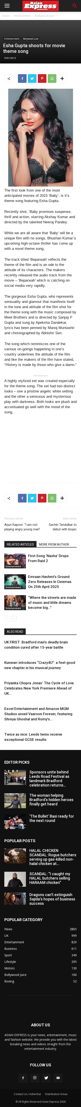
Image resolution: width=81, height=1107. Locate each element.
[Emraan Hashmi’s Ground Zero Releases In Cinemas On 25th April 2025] (15, 581)
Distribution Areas (56, 1094)
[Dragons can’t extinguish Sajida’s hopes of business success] (15, 899)
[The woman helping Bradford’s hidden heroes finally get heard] (15, 800)
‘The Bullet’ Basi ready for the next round (51, 818)
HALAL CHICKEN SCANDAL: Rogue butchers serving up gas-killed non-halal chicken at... (52, 857)
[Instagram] (34, 1078)
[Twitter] (46, 1078)
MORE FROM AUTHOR (54, 544)
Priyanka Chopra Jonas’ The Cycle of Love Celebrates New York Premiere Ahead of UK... (39, 688)
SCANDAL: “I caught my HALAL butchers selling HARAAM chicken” (49, 878)
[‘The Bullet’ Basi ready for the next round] (15, 821)
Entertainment (22, 16)
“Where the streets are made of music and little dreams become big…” (52, 602)
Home (6, 16)
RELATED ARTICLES (20, 544)
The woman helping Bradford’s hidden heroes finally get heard (51, 799)
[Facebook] (23, 1078)
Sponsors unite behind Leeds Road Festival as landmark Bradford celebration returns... (49, 778)
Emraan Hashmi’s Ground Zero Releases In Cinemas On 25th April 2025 (49, 581)
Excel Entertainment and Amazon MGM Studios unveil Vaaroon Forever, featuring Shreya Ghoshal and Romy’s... (38, 713)
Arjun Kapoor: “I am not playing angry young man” (22, 527)
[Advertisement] (40, 448)
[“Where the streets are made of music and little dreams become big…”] (15, 602)
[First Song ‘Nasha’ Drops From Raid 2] (15, 560)
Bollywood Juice (44, 16)
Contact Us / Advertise (27, 1094)
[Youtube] (58, 1078)
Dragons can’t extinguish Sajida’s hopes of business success (52, 899)
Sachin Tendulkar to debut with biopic (63, 527)
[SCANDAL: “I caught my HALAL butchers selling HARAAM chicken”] (15, 879)
